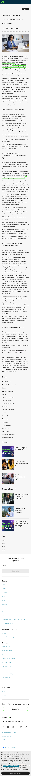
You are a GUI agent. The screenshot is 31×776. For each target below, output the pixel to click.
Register (4, 695)
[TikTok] (26, 727)
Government (5, 419)
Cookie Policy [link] (21, 764)
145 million (16, 277)
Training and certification (8, 658)
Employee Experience (8, 409)
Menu (24, 9)
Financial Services (7, 416)
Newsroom (5, 612)
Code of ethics (6, 608)
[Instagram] (21, 727)
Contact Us (15, 709)
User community (6, 662)
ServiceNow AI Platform (8, 434)
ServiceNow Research (8, 650)
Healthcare (5, 422)
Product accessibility (7, 674)
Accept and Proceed (15, 773)
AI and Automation (7, 382)
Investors (4, 604)
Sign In (3, 691)
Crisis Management (7, 391)
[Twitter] (3, 727)
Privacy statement (6, 744)
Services (4, 633)
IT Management (6, 425)
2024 (3, 547)
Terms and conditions (7, 736)
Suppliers (4, 600)
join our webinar (20, 350)
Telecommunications (7, 437)
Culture (4, 394)
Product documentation (8, 670)
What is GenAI (5, 681)
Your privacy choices (10, 747)
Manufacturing (6, 428)
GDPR (3, 740)
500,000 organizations (11, 114)
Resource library (6, 677)
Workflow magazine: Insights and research (13, 619)
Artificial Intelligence (7, 623)
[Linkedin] (13, 727)
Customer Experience (8, 397)
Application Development (9, 385)
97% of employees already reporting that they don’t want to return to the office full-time (14, 67)
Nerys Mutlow (5, 28)
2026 (3, 540)
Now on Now (5, 431)
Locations (4, 592)
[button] (28, 2)
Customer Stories (7, 400)
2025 (3, 544)
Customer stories (6, 647)
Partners (4, 596)
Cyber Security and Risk (8, 403)
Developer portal (6, 666)
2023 (3, 550)
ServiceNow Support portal (9, 637)
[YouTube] (8, 727)
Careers (4, 388)
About (3, 585)
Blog (3, 615)
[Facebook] (17, 727)
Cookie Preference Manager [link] (11, 765)
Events (4, 413)
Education (4, 406)
